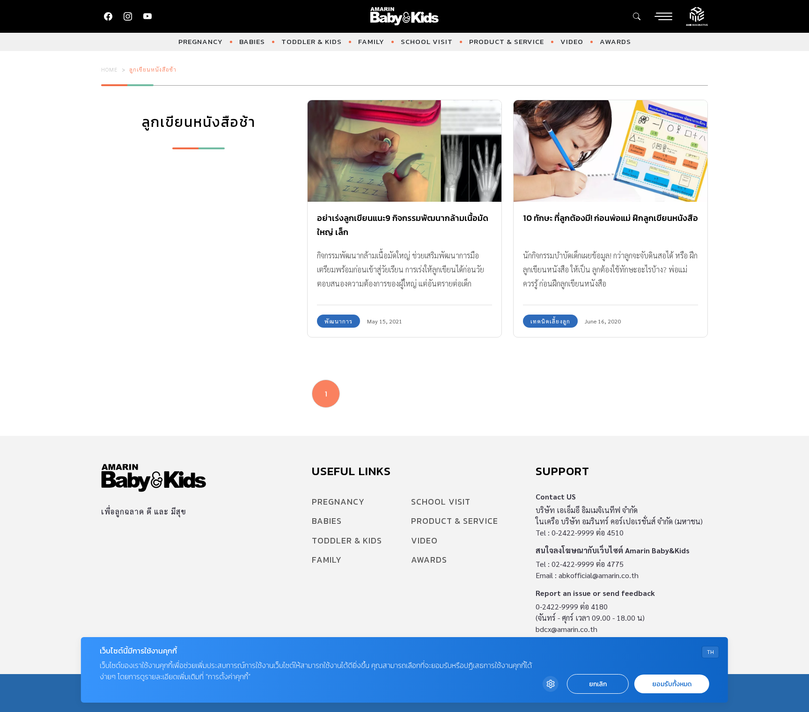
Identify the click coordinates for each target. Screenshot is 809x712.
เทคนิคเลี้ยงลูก (550, 321)
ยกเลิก (598, 684)
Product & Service (506, 41)
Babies (252, 41)
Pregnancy (200, 41)
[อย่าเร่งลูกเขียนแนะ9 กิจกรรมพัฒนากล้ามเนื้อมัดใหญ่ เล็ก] (404, 151)
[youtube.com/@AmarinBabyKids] (147, 16)
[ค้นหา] (637, 16)
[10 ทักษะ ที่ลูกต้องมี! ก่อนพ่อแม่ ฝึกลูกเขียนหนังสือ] (610, 151)
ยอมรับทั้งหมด (671, 684)
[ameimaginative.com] (697, 15)
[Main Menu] (663, 16)
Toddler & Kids (311, 41)
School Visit (427, 41)
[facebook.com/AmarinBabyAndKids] (108, 16)
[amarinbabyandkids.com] (404, 16)
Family (371, 41)
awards (615, 41)
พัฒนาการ (338, 321)
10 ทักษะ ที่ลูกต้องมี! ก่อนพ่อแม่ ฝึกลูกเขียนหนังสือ (610, 218)
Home (109, 69)
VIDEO (571, 41)
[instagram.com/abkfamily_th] (128, 16)
